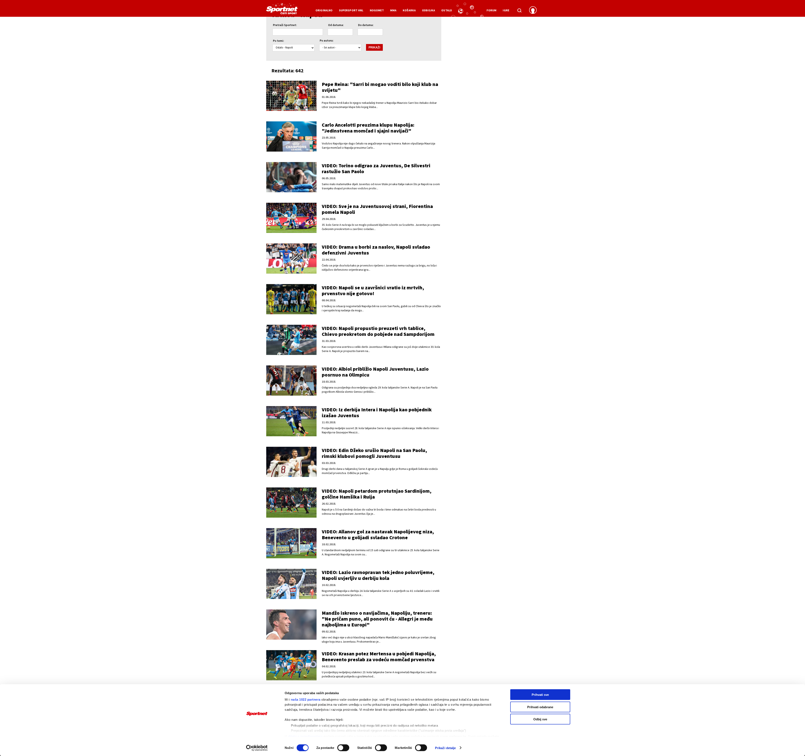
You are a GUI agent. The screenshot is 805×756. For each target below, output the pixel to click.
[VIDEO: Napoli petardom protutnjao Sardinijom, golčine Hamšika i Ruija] (291, 502)
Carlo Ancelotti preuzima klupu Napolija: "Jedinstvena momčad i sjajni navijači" (368, 128)
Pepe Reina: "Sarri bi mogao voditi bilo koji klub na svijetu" (380, 87)
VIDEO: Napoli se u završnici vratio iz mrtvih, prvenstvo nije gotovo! (373, 290)
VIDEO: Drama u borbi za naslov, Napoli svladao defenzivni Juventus (376, 250)
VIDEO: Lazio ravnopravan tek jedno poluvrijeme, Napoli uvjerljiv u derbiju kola (378, 575)
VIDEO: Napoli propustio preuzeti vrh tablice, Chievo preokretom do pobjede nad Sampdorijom (378, 331)
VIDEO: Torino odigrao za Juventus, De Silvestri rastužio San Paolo (376, 168)
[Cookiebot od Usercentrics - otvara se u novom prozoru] (257, 748)
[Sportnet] (282, 10)
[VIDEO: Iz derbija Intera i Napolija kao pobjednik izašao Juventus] (291, 421)
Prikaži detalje (445, 748)
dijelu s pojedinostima (305, 736)
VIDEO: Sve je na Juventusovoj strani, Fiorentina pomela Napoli (377, 209)
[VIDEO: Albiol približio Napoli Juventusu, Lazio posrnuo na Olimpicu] (291, 380)
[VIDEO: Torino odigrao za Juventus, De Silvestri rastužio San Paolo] (291, 177)
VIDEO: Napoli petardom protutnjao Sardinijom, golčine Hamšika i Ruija (376, 494)
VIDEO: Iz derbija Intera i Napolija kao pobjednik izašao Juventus (377, 412)
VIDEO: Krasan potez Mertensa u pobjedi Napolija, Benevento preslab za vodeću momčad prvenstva (379, 656)
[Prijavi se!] (533, 10)
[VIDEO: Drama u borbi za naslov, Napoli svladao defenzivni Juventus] (291, 258)
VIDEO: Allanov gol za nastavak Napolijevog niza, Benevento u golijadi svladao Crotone (378, 534)
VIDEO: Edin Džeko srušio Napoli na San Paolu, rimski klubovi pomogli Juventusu (374, 453)
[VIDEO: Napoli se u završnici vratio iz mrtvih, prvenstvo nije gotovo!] (291, 299)
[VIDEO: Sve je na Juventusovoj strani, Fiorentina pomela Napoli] (291, 218)
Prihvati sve (540, 694)
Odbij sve (540, 719)
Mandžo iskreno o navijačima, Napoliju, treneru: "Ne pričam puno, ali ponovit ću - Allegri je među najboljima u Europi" (377, 619)
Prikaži (374, 47)
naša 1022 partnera (306, 699)
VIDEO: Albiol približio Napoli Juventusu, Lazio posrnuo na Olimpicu (375, 372)
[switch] (343, 747)
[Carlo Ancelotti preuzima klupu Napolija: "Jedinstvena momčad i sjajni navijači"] (291, 136)
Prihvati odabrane (540, 707)
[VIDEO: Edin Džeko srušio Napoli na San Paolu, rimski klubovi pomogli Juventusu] (291, 462)
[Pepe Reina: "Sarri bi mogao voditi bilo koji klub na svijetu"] (291, 96)
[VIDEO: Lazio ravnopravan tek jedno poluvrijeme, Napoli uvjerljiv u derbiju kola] (291, 584)
